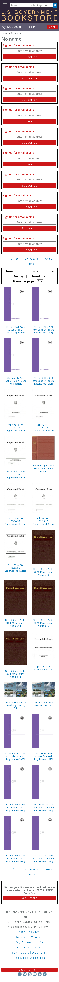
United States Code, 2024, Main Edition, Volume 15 (43, 623)
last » (31, 264)
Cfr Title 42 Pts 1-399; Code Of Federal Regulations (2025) (15, 858)
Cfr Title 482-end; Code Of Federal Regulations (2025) (43, 756)
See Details (29, 898)
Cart (52, 27)
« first (14, 259)
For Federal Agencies (29, 952)
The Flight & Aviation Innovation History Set (43, 704)
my (12, 27)
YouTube (35, 974)
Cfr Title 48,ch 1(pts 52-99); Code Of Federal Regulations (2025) (15, 329)
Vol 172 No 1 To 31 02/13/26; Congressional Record (15, 474)
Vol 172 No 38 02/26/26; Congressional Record (15, 568)
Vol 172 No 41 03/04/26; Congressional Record (43, 427)
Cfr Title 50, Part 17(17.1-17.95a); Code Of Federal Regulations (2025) (15, 381)
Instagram (30, 974)
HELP (30, 27)
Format (11, 271)
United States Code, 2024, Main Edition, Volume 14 (15, 623)
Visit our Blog (30, 969)
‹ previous (31, 259)
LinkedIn (45, 974)
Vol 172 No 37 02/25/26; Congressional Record (43, 521)
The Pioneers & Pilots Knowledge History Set (15, 705)
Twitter (25, 974)
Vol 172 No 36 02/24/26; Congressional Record (15, 521)
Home (4, 33)
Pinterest (40, 974)
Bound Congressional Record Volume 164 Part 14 (43, 468)
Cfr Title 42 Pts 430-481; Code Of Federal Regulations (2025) (15, 756)
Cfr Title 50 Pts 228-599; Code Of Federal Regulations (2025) (43, 381)
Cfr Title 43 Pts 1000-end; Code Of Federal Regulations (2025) (43, 807)
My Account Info (29, 942)
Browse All (16, 33)
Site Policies (29, 932)
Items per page (24, 281)
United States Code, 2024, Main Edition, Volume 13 (43, 572)
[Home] (29, 19)
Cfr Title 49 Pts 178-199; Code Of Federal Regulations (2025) (43, 329)
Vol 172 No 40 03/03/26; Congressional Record (15, 427)
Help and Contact (29, 937)
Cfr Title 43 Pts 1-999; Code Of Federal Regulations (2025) (15, 807)
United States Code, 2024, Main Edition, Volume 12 (15, 674)
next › (48, 259)
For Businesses (29, 947)
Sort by (19, 276)
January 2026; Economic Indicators (43, 668)
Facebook (20, 974)
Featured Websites (29, 957)
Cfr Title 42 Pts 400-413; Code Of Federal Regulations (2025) (43, 858)
